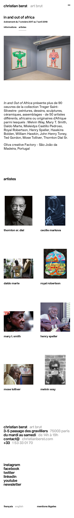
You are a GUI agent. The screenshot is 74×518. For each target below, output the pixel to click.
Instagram (12, 465)
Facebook (11, 468)
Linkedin (10, 476)
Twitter (9, 472)
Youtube (10, 480)
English (19, 506)
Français (8, 506)
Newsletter (12, 484)
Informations (10, 27)
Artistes (22, 27)
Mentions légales (46, 506)
